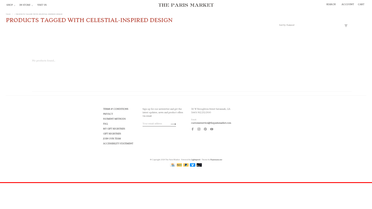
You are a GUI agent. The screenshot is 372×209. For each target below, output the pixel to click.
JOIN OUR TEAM (112, 138)
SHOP (10, 5)
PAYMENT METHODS (114, 119)
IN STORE (25, 5)
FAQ (105, 123)
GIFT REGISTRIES (112, 133)
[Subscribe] (172, 123)
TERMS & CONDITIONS (115, 109)
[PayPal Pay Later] (186, 166)
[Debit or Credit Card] (199, 166)
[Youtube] (211, 129)
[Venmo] (193, 166)
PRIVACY (108, 114)
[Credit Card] (173, 166)
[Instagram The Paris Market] (198, 129)
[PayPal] (180, 166)
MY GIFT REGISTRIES (114, 128)
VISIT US (42, 5)
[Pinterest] (205, 129)
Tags (8, 14)
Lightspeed (195, 160)
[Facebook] (192, 129)
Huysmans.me (216, 160)
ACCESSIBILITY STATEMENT (118, 143)
